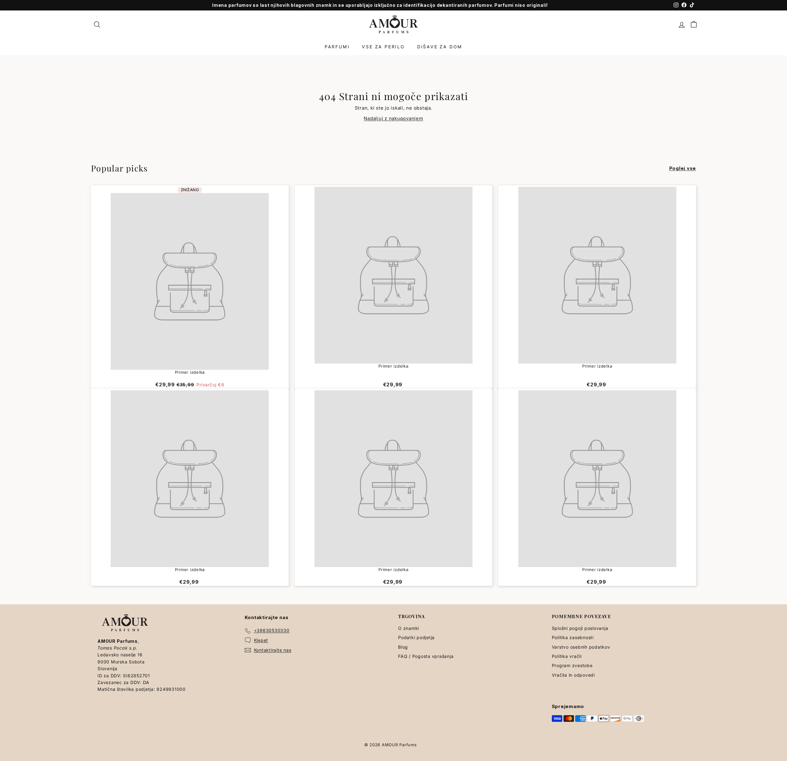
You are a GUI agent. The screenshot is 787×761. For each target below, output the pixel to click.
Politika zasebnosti (573, 637)
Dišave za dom (439, 46)
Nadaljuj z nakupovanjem (393, 118)
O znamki (408, 628)
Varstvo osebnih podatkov (581, 647)
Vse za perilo (383, 46)
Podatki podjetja (416, 637)
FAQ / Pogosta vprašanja (425, 656)
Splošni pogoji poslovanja (580, 628)
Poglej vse (682, 168)
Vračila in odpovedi (573, 675)
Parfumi (337, 46)
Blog (403, 647)
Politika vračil (567, 656)
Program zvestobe (572, 665)
